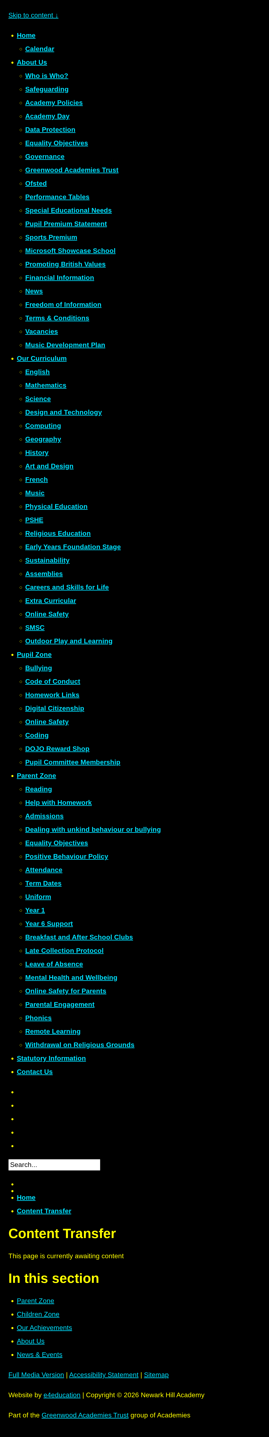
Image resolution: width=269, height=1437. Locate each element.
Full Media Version (36, 1375)
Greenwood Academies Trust (85, 1415)
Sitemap (156, 1375)
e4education (62, 1395)
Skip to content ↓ (33, 15)
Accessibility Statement (103, 1375)
